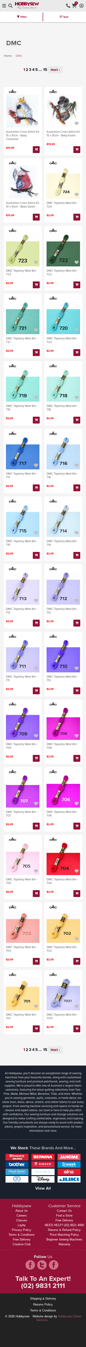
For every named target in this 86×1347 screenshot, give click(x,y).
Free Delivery (22, 1239)
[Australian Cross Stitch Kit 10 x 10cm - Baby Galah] (22, 182)
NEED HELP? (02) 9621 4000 (64, 1225)
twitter (42, 1265)
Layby (22, 1225)
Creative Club (22, 1244)
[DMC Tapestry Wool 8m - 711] (22, 655)
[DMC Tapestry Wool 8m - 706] (63, 791)
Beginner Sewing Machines (64, 1239)
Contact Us (64, 1210)
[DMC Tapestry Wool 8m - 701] (22, 993)
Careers (22, 1215)
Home (8, 56)
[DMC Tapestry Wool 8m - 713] (22, 588)
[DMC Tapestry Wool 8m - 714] (63, 520)
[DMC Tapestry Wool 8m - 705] (22, 858)
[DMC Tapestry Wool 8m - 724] (63, 182)
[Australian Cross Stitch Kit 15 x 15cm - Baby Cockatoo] (22, 110)
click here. (50, 1131)
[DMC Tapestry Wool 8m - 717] (22, 452)
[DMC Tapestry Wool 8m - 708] (63, 723)
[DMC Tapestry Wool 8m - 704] (63, 858)
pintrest (53, 1265)
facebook (30, 1265)
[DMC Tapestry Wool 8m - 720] (63, 317)
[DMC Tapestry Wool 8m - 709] (22, 723)
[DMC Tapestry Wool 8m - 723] (22, 249)
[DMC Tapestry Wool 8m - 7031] (63, 993)
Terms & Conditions (21, 1234)
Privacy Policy (21, 1230)
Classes (21, 1220)
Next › (55, 69)
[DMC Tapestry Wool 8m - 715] (22, 520)
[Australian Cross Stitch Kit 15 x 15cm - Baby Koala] (63, 110)
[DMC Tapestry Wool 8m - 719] (22, 385)
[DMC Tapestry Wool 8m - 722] (63, 249)
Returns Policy (43, 1304)
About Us (21, 1210)
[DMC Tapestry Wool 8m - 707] (22, 791)
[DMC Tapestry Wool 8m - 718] (63, 385)
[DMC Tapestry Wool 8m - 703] (22, 926)
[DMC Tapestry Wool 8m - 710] (63, 655)
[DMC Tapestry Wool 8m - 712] (63, 588)
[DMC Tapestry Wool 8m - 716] (63, 452)
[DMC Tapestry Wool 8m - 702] (63, 926)
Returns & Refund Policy (64, 1230)
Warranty (64, 1244)
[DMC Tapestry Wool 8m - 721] (22, 317)
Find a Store (64, 1215)
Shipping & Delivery (43, 1298)
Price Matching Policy (64, 1234)
